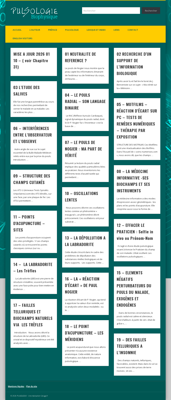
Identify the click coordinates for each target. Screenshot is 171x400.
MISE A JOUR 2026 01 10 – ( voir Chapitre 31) (31, 60)
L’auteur (35, 29)
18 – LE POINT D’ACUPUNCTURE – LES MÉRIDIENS (84, 332)
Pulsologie (72, 29)
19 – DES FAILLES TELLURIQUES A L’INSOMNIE (131, 346)
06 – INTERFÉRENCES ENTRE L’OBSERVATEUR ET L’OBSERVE (32, 134)
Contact (133, 29)
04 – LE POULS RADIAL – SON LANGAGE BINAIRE (85, 101)
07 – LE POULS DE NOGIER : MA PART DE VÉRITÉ (83, 148)
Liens (117, 29)
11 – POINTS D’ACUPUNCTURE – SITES (29, 223)
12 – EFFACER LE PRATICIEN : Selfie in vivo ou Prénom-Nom (135, 231)
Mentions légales (16, 386)
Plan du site (31, 386)
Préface (52, 29)
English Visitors (22, 38)
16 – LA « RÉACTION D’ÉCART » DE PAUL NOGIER (82, 285)
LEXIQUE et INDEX (96, 29)
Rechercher (151, 10)
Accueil (17, 29)
